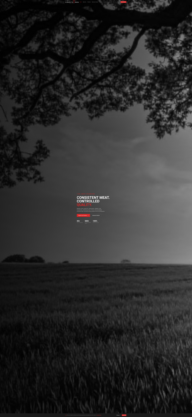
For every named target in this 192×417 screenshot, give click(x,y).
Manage (118, 415)
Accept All (124, 415)
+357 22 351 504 (117, 1)
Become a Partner (96, 215)
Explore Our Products (82, 215)
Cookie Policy (99, 415)
